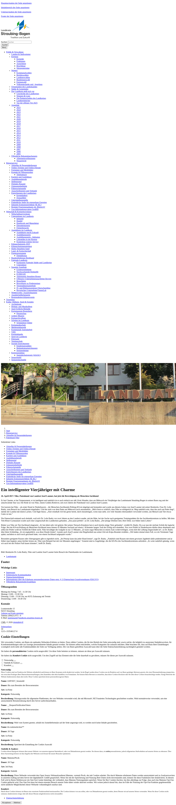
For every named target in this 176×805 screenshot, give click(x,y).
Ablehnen (17, 803)
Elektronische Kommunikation (18, 575)
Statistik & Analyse (12, 663)
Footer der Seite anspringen (12, 16)
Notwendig (8, 660)
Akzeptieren (6, 803)
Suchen (4, 42)
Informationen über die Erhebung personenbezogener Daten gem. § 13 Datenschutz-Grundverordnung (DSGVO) (52, 579)
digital (18, 622)
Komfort (7, 665)
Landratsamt (11, 556)
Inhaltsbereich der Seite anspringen (15, 7)
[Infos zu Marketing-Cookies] (21, 663)
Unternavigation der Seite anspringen (16, 12)
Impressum (10, 572)
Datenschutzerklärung (15, 577)
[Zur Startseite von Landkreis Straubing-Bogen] (18, 37)
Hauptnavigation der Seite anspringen (16, 3)
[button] (14, 52)
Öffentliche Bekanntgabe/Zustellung (21, 582)
